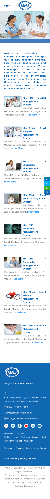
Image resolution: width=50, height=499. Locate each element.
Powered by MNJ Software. (14, 433)
